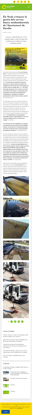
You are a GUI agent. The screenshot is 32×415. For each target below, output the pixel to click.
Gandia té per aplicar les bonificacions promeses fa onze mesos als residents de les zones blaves (14, 346)
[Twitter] (21, 2)
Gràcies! (12, 384)
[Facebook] (18, 2)
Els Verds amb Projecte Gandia (18, 378)
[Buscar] (28, 2)
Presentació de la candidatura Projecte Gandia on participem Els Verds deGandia (19, 373)
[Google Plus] (25, 2)
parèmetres (20, 408)
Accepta (6, 411)
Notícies (4, 32)
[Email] (14, 2)
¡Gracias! (12, 391)
